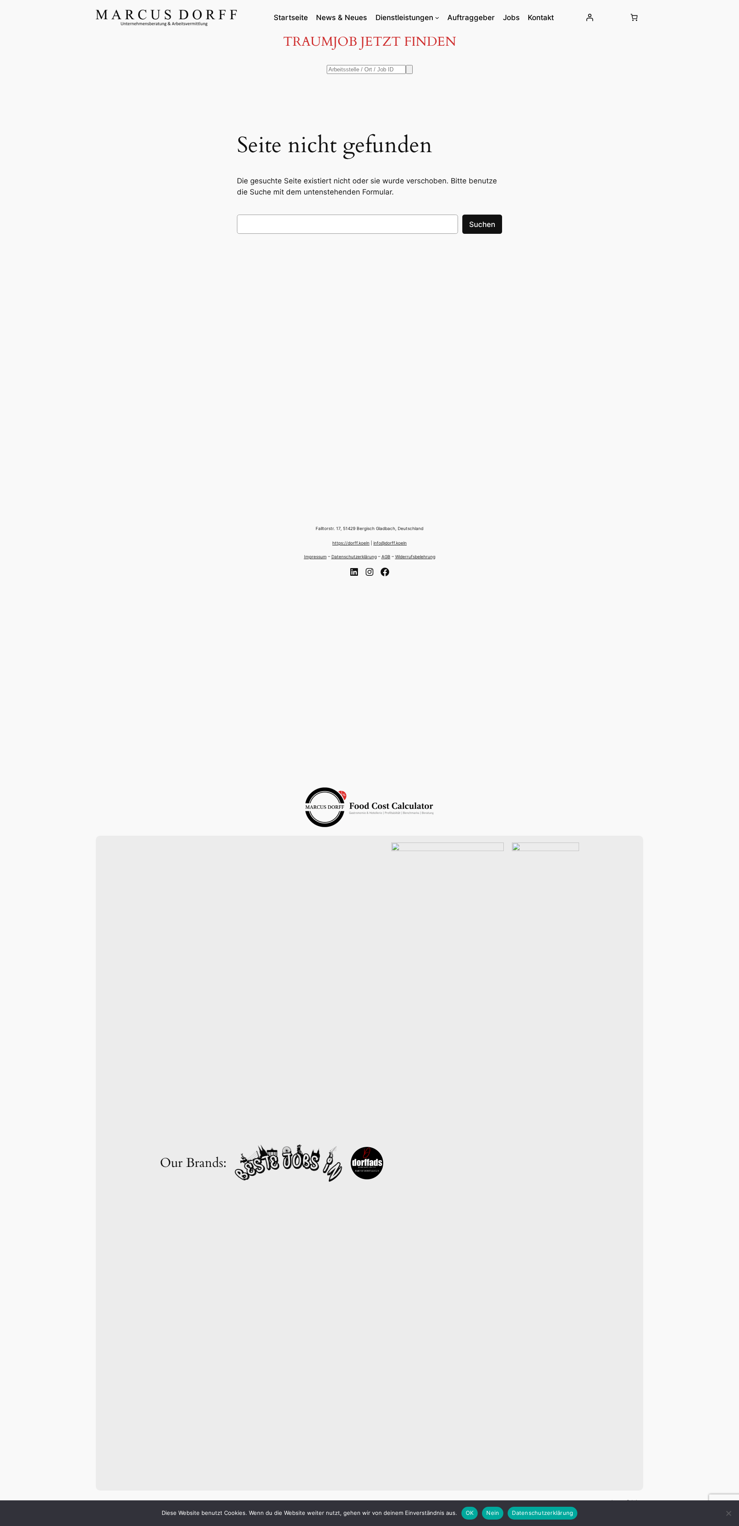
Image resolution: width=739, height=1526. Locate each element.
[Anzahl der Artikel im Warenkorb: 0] (634, 18)
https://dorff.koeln (351, 542)
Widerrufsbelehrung (415, 556)
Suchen (482, 224)
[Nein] (728, 1513)
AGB (385, 556)
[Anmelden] (590, 18)
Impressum (315, 556)
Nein (492, 1512)
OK (470, 1512)
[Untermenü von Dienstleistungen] (437, 17)
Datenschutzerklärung (354, 556)
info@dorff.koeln (390, 542)
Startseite (291, 17)
